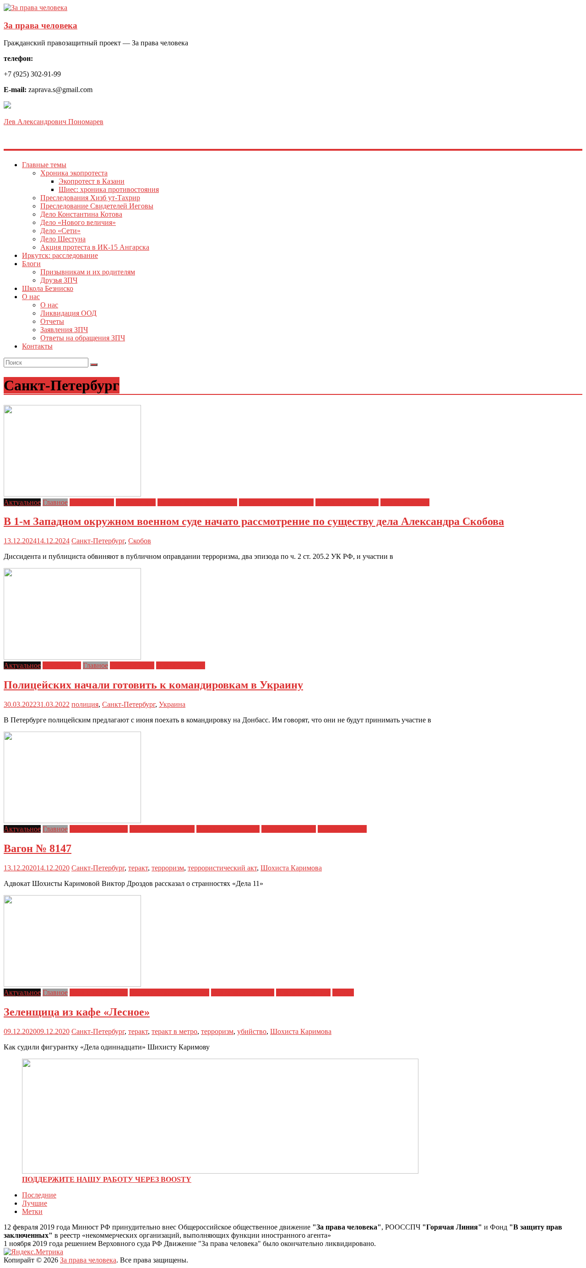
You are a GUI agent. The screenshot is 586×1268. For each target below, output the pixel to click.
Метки (32, 1211)
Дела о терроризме (99, 829)
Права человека (404, 502)
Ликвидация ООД (68, 313)
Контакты (37, 346)
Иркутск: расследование (60, 255)
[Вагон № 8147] (72, 821)
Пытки (343, 992)
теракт (138, 868)
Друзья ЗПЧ (58, 280)
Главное (55, 502)
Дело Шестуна (63, 239)
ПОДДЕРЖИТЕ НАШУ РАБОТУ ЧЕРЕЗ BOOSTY (106, 1179)
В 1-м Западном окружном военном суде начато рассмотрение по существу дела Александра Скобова (254, 521)
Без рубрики (62, 665)
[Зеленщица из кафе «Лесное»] (72, 984)
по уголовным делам (162, 829)
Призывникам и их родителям (87, 272)
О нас (31, 297)
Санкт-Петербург (98, 541)
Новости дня (136, 502)
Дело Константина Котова (81, 214)
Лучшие (34, 1203)
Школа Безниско (47, 288)
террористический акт (222, 868)
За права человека (40, 25)
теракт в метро (174, 1031)
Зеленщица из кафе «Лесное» (77, 1012)
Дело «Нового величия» (78, 222)
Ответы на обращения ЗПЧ (82, 338)
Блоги (31, 264)
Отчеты (52, 321)
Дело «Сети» (60, 231)
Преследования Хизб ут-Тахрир (90, 198)
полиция (84, 704)
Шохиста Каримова (291, 868)
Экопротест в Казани (92, 181)
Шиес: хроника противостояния (109, 189)
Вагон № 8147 (37, 848)
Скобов (139, 541)
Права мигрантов (288, 829)
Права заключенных (347, 502)
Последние (39, 1195)
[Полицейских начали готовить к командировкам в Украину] (72, 657)
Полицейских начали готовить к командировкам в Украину (153, 685)
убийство (251, 1031)
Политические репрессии (197, 502)
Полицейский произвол (276, 502)
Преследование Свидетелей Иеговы (96, 206)
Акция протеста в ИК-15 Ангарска (94, 247)
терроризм (168, 868)
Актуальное (22, 502)
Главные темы (44, 165)
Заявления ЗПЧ (64, 329)
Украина (172, 704)
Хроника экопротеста (74, 173)
